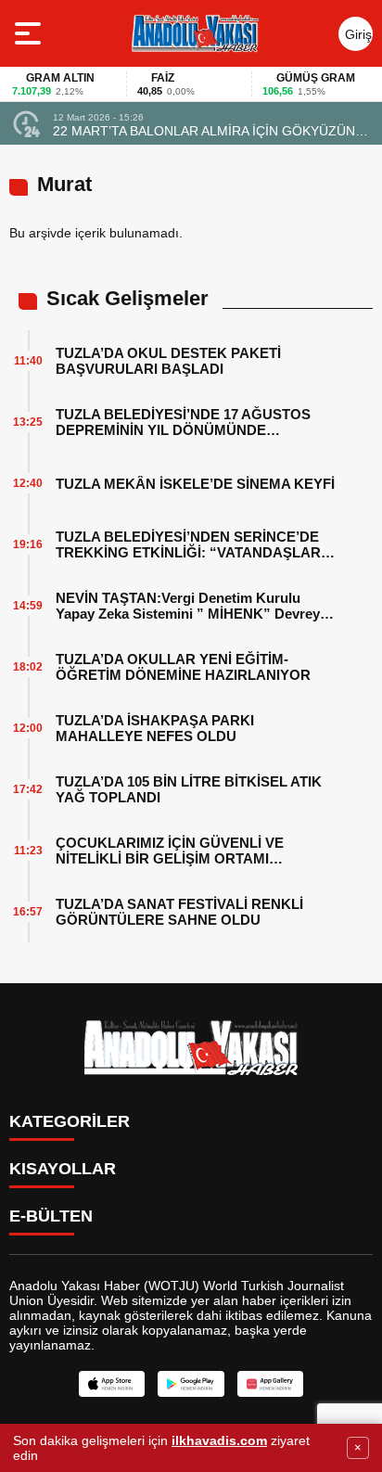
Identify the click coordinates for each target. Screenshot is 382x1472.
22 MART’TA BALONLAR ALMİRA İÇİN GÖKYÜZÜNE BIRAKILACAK (208, 130)
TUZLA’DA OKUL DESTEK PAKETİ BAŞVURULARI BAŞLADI (168, 361)
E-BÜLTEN (51, 1216)
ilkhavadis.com (219, 1440)
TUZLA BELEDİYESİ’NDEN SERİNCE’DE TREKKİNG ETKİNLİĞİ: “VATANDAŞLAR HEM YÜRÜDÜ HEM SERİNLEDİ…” (188, 544)
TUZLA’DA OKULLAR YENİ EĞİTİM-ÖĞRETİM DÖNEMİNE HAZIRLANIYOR (183, 667)
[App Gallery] (270, 1384)
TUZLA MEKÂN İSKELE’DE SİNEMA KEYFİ (195, 484)
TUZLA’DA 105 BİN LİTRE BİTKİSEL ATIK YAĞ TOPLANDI (189, 789)
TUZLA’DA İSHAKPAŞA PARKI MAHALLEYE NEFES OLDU (155, 728)
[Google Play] (190, 1384)
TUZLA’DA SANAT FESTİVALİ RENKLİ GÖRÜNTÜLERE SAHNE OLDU (179, 912)
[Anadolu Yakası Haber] (194, 33)
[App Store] (112, 1384)
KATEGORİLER (69, 1121)
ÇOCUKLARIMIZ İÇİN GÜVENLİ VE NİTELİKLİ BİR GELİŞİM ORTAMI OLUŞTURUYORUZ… (170, 850)
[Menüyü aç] (30, 33)
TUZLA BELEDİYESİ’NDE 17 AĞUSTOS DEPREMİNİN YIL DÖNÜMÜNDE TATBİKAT (183, 422)
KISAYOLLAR (62, 1168)
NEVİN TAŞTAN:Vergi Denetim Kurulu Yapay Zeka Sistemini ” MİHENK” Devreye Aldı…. (191, 605)
